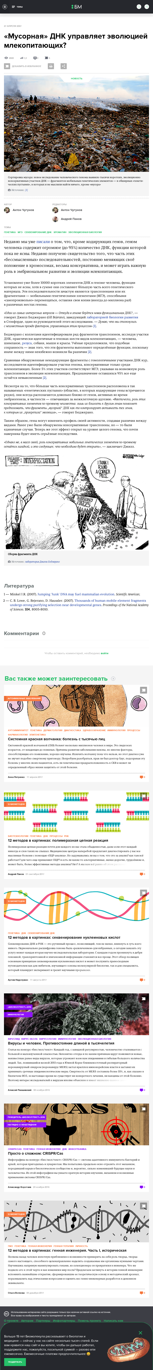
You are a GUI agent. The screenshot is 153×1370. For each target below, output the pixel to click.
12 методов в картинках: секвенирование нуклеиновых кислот (64, 938)
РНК (66, 836)
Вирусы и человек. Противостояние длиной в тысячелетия (61, 1043)
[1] (26, 190)
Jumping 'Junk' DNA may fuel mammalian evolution (76, 594)
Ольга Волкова (16, 1292)
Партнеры (43, 1320)
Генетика (10, 232)
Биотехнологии (18, 836)
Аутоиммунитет (18, 730)
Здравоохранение (94, 730)
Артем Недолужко (18, 979)
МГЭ (20, 232)
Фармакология (18, 734)
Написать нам (113, 1320)
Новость (76, 78)
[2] (89, 352)
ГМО (10, 1246)
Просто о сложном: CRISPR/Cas (35, 1153)
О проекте (11, 1320)
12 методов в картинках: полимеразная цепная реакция (58, 841)
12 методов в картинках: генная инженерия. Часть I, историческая (67, 1251)
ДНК (45, 836)
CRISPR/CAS (15, 1149)
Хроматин (60, 232)
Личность (81, 1246)
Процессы (133, 730)
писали (43, 242)
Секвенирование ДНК (38, 232)
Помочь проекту (89, 1320)
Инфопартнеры (64, 1320)
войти (104, 653)
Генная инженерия (48, 1149)
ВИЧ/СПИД (14, 1039)
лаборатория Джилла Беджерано (42, 562)
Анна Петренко (16, 777)
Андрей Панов (16, 874)
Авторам (27, 1320)
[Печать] (51, 66)
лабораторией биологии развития (112, 317)
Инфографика (77, 1149)
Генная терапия (64, 1246)
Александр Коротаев (19, 1187)
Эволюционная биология (85, 232)
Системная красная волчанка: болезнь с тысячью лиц (56, 739)
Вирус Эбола (29, 1039)
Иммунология (116, 730)
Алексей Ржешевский (19, 1090)
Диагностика (72, 730)
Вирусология (47, 1039)
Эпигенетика (37, 734)
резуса (27, 343)
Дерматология (52, 730)
